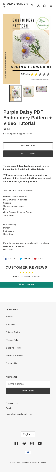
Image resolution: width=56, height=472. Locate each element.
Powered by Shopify (38, 462)
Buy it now (27, 154)
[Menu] (51, 5)
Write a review (26, 284)
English (27, 434)
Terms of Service (14, 355)
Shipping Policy (24, 134)
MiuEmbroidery (15, 5)
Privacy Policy (13, 332)
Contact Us (11, 363)
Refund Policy (13, 340)
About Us (10, 324)
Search (9, 316)
